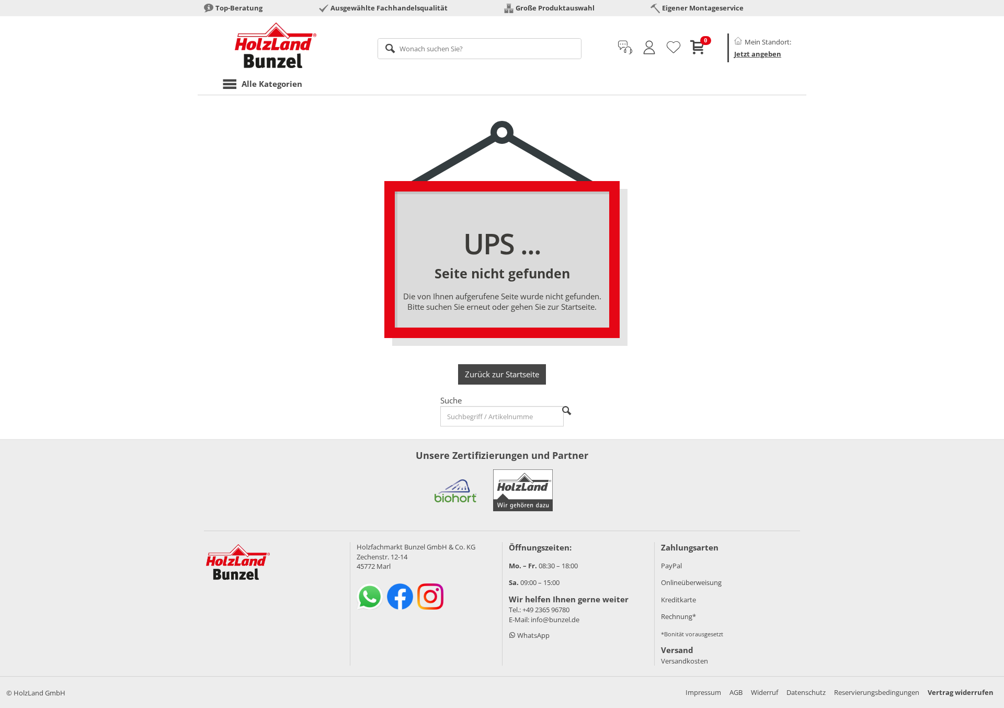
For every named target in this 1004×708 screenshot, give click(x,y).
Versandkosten (684, 661)
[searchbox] (479, 49)
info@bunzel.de (555, 619)
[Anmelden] (649, 48)
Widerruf (764, 692)
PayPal (671, 565)
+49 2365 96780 (545, 609)
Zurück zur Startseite (502, 374)
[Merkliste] (673, 47)
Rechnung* (678, 616)
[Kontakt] (625, 47)
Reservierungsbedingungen (876, 692)
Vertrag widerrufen (961, 692)
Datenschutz (806, 692)
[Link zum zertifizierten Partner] (455, 490)
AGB (736, 692)
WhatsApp (533, 635)
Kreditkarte (678, 599)
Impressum (703, 692)
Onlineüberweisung (691, 582)
